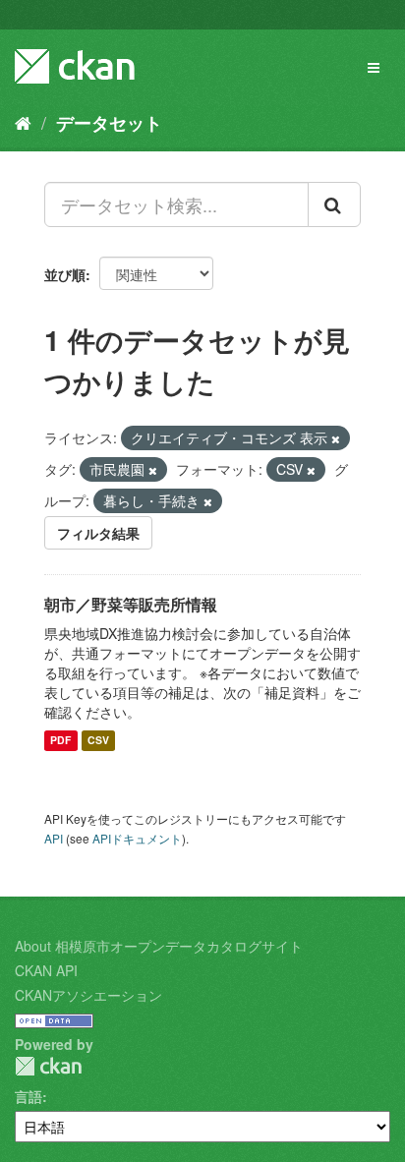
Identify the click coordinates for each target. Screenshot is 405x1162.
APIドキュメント (137, 838)
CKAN (48, 1066)
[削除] (335, 438)
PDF (60, 740)
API (53, 838)
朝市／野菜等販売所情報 (130, 604)
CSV (98, 740)
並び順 (65, 274)
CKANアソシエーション (88, 995)
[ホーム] (23, 122)
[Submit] (334, 204)
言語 (28, 1096)
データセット (109, 123)
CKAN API (46, 970)
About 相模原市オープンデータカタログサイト (159, 946)
